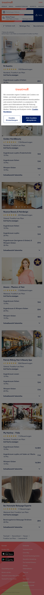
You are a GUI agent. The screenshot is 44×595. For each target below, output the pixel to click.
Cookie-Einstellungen (12, 119)
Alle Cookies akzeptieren (31, 119)
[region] (22, 104)
